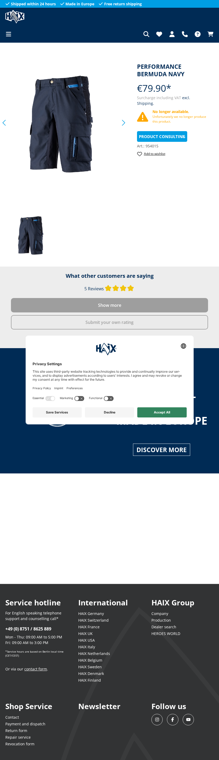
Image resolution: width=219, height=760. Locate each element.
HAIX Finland (89, 680)
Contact (12, 717)
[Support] (184, 34)
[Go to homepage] (32, 16)
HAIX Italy (86, 646)
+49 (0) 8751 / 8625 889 (28, 629)
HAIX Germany (91, 613)
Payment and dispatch (25, 723)
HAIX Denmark (91, 673)
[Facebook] (172, 719)
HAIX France (89, 626)
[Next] (124, 122)
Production (161, 620)
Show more (109, 305)
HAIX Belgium (90, 660)
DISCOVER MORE (161, 449)
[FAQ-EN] (197, 34)
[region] (64, 123)
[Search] (146, 34)
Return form (16, 730)
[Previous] (4, 122)
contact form (35, 668)
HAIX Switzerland (93, 620)
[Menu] (10, 34)
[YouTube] (188, 719)
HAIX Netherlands (94, 653)
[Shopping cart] (209, 34)
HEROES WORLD (165, 633)
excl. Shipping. (60, 752)
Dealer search (163, 626)
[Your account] (172, 34)
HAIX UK (85, 633)
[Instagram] (157, 719)
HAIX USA (86, 640)
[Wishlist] (159, 34)
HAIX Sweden (90, 666)
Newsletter (99, 706)
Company (159, 613)
